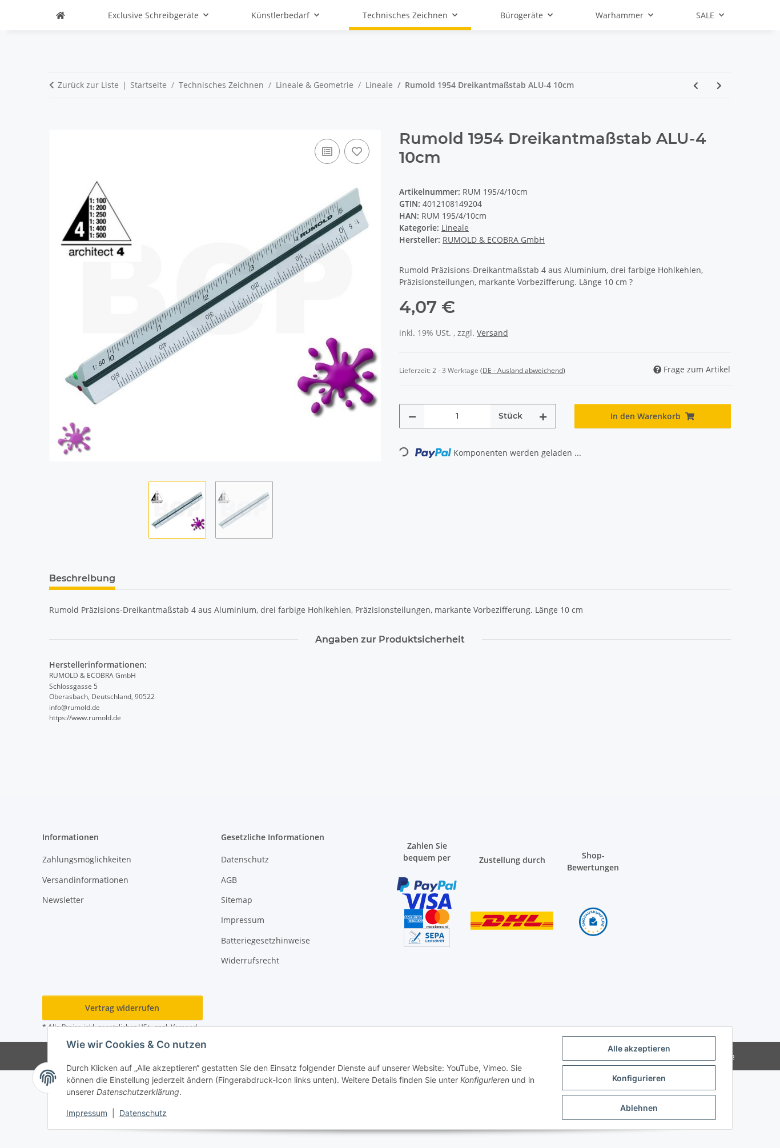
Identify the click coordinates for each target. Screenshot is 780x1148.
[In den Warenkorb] (58, 123)
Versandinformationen (85, 879)
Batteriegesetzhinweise (265, 940)
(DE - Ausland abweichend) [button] (522, 370)
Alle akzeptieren (639, 1048)
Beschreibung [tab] (82, 578)
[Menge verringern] (412, 416)
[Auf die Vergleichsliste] (327, 151)
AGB (229, 879)
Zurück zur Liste (88, 84)
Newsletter (63, 899)
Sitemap (236, 899)
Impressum (86, 1113)
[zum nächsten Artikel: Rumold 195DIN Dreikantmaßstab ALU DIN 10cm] (719, 85)
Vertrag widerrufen (122, 1007)
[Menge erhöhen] (543, 416)
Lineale (455, 227)
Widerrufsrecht (250, 960)
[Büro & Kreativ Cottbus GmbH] (60, 15)
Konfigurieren (639, 1078)
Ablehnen (639, 1108)
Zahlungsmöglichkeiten (86, 859)
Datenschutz (143, 1113)
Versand (492, 332)
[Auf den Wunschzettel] (356, 151)
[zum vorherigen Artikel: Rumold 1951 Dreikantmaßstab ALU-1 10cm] (695, 85)
